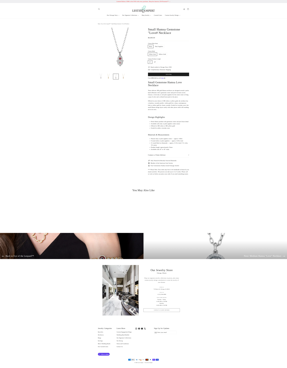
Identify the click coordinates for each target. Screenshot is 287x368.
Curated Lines (158, 15)
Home (99, 23)
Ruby (150, 46)
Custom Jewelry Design (172, 15)
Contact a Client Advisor (156, 155)
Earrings (100, 341)
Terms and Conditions (123, 343)
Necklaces (101, 335)
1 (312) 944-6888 (161, 294)
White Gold (152, 54)
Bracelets (100, 332)
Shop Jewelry (146, 15)
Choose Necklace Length (154, 59)
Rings (99, 338)
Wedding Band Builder (123, 335)
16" (150, 62)
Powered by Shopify (149, 362)
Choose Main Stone (153, 43)
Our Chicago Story (112, 15)
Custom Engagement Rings (124, 332)
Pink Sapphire (159, 46)
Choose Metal (151, 51)
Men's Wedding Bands (104, 343)
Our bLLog (120, 341)
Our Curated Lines (103, 346)
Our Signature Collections (130, 15)
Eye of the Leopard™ (106, 23)
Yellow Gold (162, 54)
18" (155, 62)
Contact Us (120, 346)
